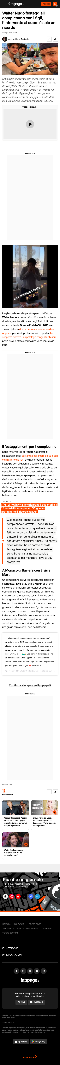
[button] (55, 39)
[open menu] (3, 4)
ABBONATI (46, 4)
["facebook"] (30, 896)
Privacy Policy (35, 924)
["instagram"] (11, 896)
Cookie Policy (8, 928)
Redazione (47, 928)
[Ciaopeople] (30, 1057)
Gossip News (7, 785)
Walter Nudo (25, 671)
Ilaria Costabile (22, 39)
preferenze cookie (10, 933)
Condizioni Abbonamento (28, 928)
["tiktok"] (5, 896)
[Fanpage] (30, 980)
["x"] (24, 896)
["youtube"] (18, 896)
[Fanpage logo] (16, 4)
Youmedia (6, 924)
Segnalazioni (19, 924)
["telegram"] (37, 896)
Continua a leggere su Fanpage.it (30, 685)
